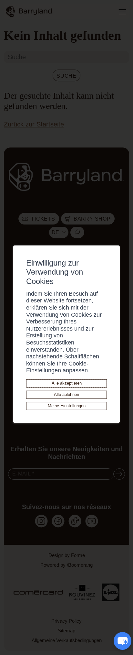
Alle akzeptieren (67, 383)
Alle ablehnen (66, 394)
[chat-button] (122, 641)
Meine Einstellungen (67, 405)
